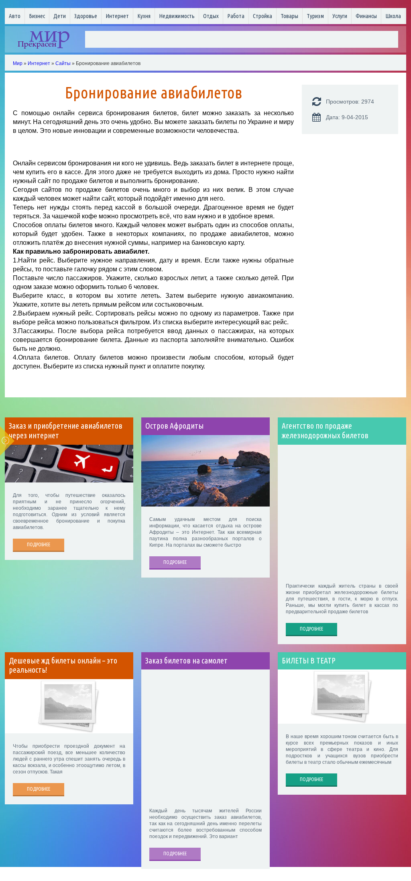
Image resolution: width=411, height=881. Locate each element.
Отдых (211, 15)
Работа (235, 15)
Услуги (339, 15)
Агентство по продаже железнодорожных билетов (325, 430)
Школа (393, 15)
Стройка (262, 15)
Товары (289, 15)
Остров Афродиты (174, 425)
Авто (14, 15)
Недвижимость (177, 15)
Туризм (315, 15)
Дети (59, 15)
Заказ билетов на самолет (186, 660)
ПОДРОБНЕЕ (38, 544)
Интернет (117, 15)
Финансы (366, 15)
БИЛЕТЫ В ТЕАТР (309, 660)
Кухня (144, 15)
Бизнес (37, 15)
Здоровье (85, 15)
